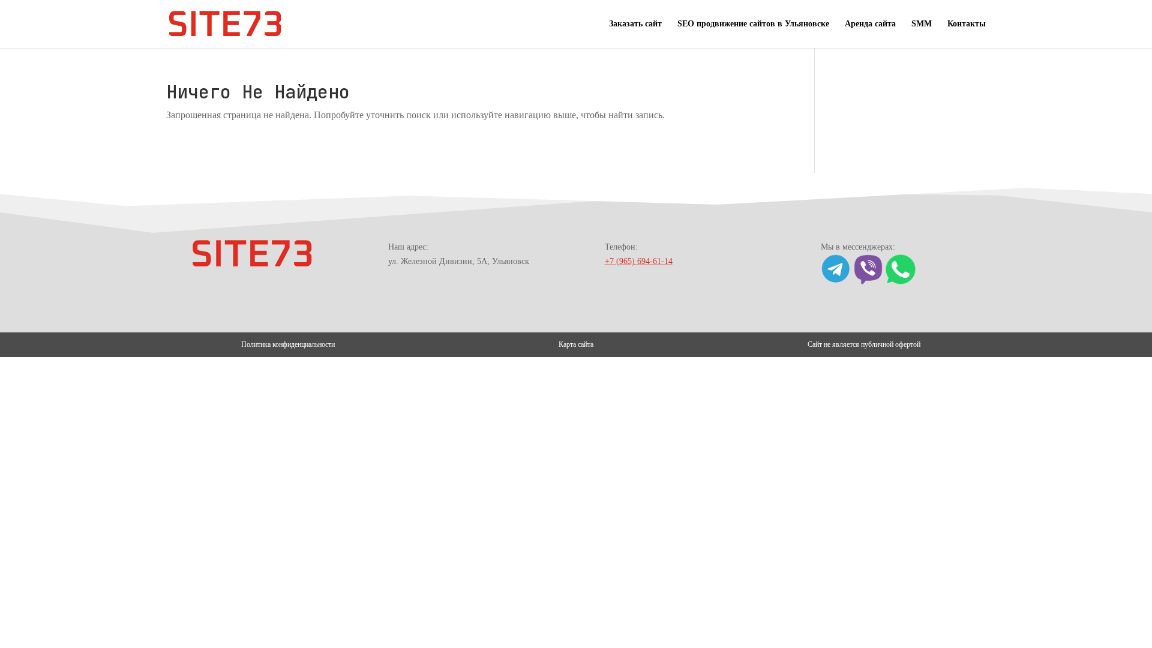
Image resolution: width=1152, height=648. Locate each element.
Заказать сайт (635, 24)
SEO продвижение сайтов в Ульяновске (753, 24)
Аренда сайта (870, 24)
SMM (921, 24)
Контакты (966, 24)
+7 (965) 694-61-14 (639, 261)
